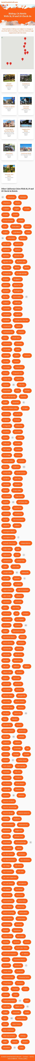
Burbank (6, 291)
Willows (14, 1042)
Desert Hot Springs (9, 396)
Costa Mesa (19, 367)
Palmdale (6, 772)
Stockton (6, 965)
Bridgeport (17, 279)
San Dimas (18, 866)
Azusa (28, 232)
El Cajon (25, 408)
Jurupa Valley (7, 572)
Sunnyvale (18, 965)
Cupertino (19, 379)
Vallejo (5, 1012)
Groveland (6, 496)
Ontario (5, 754)
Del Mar (27, 391)
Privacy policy (22, 1059)
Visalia (27, 1012)
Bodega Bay (7, 273)
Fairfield (20, 438)
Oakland (17, 743)
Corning (5, 361)
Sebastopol (17, 930)
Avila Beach (17, 232)
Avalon (5, 232)
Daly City (21, 385)
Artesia (20, 221)
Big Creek (6, 267)
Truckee (15, 989)
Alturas (17, 203)
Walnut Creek (21, 1018)
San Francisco (7, 872)
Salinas (19, 848)
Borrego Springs (21, 273)
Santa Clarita (7, 907)
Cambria (18, 308)
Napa (5, 719)
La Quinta (18, 584)
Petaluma (18, 778)
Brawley (5, 279)
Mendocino (18, 655)
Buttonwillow (17, 297)
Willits (5, 1042)
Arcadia (26, 209)
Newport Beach (8, 731)
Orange (16, 754)
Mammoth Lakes (18, 631)
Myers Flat (17, 713)
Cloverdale (6, 350)
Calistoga (17, 303)
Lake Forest (7, 596)
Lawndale (18, 602)
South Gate (6, 948)
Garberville (6, 473)
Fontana (18, 449)
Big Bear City (7, 262)
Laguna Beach (7, 590)
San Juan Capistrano (10, 877)
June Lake (15, 567)
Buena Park (17, 285)
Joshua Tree (20, 561)
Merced (5, 666)
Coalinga (6, 355)
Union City (6, 1006)
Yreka (21, 1048)
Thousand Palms (24, 977)
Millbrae (16, 666)
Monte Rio (18, 684)
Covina (5, 373)
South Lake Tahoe (21, 948)
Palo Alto (18, 772)
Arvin (5, 226)
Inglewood (6, 555)
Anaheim (6, 209)
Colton (16, 355)
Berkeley (6, 256)
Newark (19, 725)
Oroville (26, 754)
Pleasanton (19, 789)
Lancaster (6, 602)
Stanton (5, 960)
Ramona (21, 795)
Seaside (5, 930)
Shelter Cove (7, 936)
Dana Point (6, 391)
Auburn (27, 226)
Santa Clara (22, 901)
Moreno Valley (7, 696)
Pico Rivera (6, 784)
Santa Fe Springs (8, 913)
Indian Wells (7, 549)
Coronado (6, 367)
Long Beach (7, 619)
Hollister (17, 526)
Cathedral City (8, 332)
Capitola (18, 314)
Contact (25, 1057)
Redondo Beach (8, 825)
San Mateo (6, 889)
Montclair (6, 684)
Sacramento (7, 848)
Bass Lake (6, 244)
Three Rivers (7, 983)
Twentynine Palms (9, 1001)
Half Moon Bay (22, 502)
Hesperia (6, 526)
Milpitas (26, 666)
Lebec (5, 608)
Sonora (27, 942)
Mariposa (21, 643)
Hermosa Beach (18, 520)
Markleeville (7, 649)
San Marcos (22, 883)
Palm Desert (7, 766)
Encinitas (6, 432)
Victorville (16, 1012)
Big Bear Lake (21, 262)
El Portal (17, 420)
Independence (25, 543)
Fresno (5, 467)
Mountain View (8, 707)
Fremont (21, 461)
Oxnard (5, 760)
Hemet (5, 520)
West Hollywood (8, 1030)
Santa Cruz (20, 907)
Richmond (6, 831)
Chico (5, 338)
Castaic (18, 326)
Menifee (5, 660)
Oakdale (21, 737)
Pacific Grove (22, 760)
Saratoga (19, 924)
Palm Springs (21, 766)
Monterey (19, 690)
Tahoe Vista (7, 971)
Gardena (6, 479)
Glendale (6, 484)
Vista (4, 1018)
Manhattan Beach (9, 637)
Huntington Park (8, 537)
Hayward (6, 514)
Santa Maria (23, 913)
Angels (16, 209)
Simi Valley (20, 936)
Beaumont (18, 244)
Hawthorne (17, 508)
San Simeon (7, 895)
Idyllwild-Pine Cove (9, 543)
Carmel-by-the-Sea (21, 320)
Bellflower (6, 250)
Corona (16, 361)
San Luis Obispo (8, 883)
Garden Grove (20, 473)
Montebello (7, 690)
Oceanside (17, 748)
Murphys (21, 707)
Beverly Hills (18, 256)
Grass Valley (17, 490)
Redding (5, 819)
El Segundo (6, 426)
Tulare (25, 989)
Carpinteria (7, 326)
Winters (25, 1042)
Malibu (5, 631)
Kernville (6, 578)
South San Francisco (9, 954)
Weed (5, 1024)
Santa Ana (19, 895)
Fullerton (16, 467)
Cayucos (21, 332)
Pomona (6, 795)
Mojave (5, 678)
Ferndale (18, 443)
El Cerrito (18, 414)
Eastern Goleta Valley (10, 408)
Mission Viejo (7, 672)
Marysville (6, 655)
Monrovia (16, 678)
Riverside (6, 836)
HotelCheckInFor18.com (9, 2)
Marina (22, 637)
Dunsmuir (16, 402)
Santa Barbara (8, 901)
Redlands (17, 819)
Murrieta (6, 713)
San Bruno (22, 854)
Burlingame (17, 291)
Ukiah (26, 1001)
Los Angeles (20, 619)
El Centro (6, 414)
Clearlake (19, 344)
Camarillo (6, 308)
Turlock (5, 995)
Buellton (5, 285)
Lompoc (25, 613)
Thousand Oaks (8, 977)
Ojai (27, 748)
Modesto (19, 672)
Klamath (17, 578)
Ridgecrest (18, 831)
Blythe (27, 267)
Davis (17, 391)
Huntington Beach (9, 531)
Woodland (6, 1048)
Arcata (5, 215)
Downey (23, 396)
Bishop (17, 267)
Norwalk (5, 737)
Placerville (6, 789)
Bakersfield (11, 238)
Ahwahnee (11, 197)
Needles (14, 719)
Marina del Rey (8, 643)
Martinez (19, 649)
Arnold (15, 215)
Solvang (5, 942)
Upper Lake (19, 1006)
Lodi (16, 613)
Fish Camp (6, 449)
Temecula (19, 971)
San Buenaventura (9, 860)
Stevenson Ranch (19, 960)
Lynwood (18, 625)
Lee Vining (16, 608)
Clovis (18, 350)
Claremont (6, 344)
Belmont (18, 250)
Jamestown (7, 561)
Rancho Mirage (8, 813)
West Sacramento (9, 1036)
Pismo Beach (20, 784)
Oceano (5, 748)
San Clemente (25, 860)
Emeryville (19, 426)
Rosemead (6, 842)
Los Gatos (6, 625)
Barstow (23, 238)
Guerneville (19, 496)
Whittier (23, 1036)
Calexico (6, 303)
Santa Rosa (6, 924)
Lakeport (19, 596)
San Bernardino (8, 854)
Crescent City (17, 373)
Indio (17, 549)
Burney (5, 297)
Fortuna (18, 455)
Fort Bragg (6, 455)
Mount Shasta (19, 701)
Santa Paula (21, 918)
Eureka (5, 438)
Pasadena (6, 778)
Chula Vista (16, 338)
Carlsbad (6, 320)
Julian (5, 567)
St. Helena (25, 954)
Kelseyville (25, 572)
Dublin (5, 402)
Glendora (18, 484)
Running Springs (21, 842)
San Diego (6, 866)
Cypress (6, 385)
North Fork (22, 731)
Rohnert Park (18, 836)
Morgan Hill (21, 696)
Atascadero (16, 226)
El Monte (6, 420)
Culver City (6, 379)
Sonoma (16, 942)
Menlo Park (17, 660)
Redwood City (23, 825)
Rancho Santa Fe (23, 813)
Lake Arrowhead (23, 590)
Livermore (6, 613)
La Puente (6, 584)
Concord (27, 355)
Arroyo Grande (8, 221)
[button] (24, 47)
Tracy (5, 989)
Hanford (5, 508)
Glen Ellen (17, 479)
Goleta (5, 490)
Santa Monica (7, 918)
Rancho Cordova (8, 801)
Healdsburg (18, 514)
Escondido (17, 432)
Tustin (15, 995)
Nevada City (7, 725)
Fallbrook (6, 443)
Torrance (20, 983)
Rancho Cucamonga (9, 807)
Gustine (5, 502)
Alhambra (6, 203)
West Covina (17, 1024)
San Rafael (19, 889)
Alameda (23, 197)
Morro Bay (6, 701)
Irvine (17, 555)
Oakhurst (6, 743)
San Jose (20, 872)
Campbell (6, 314)
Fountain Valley (8, 461)
